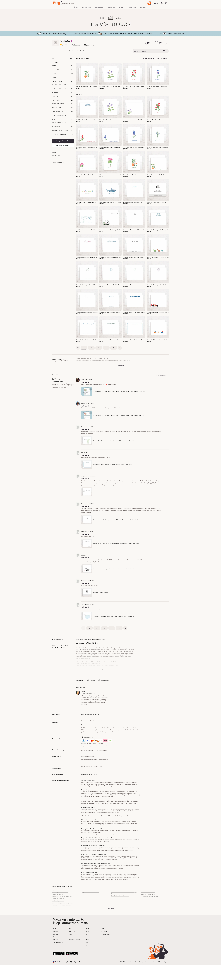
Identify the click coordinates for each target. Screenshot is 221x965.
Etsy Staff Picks (86, 7)
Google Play (72, 953)
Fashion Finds (111, 7)
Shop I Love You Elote (58, 894)
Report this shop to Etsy (58, 162)
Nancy (83, 503)
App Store (58, 953)
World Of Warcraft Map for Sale (149, 896)
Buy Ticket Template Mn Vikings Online (62, 903)
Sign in (156, 3)
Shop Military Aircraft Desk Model (120, 896)
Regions (166, 961)
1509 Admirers (56, 155)
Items (53, 51)
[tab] (63, 58)
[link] (78, 348)
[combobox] (104, 3)
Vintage (121, 7)
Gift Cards (143, 7)
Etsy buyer (84, 476)
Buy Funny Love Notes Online (60, 892)
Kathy (82, 426)
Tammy (83, 604)
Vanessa (83, 531)
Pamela (83, 403)
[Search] (149, 3)
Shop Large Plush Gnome (148, 892)
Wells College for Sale (58, 901)
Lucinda (83, 580)
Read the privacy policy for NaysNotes (91, 766)
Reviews (62, 51)
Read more (120, 365)
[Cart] (166, 3)
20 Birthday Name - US (58, 898)
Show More (110, 908)
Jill (82, 379)
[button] (150, 43)
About (71, 51)
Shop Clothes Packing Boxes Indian (61, 905)
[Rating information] (61, 45)
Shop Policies (81, 51)
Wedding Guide (131, 7)
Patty (82, 452)
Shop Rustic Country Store (148, 894)
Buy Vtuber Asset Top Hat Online (90, 892)
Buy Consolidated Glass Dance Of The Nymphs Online (123, 892)
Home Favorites (99, 7)
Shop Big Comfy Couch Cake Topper (62, 896)
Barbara (83, 555)
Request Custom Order (63, 141)
